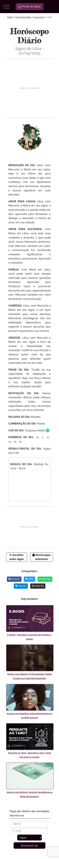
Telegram (21, 586)
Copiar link (39, 586)
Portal (9, 17)
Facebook (15, 579)
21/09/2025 (39, 17)
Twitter (30, 579)
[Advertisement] (29, 88)
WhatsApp (46, 579)
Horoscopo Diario (23, 17)
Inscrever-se (29, 845)
